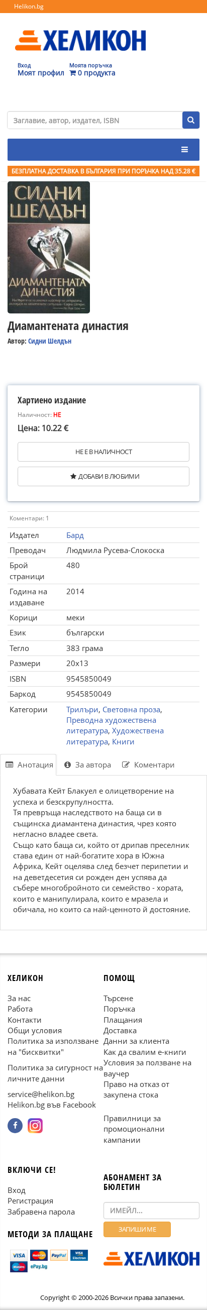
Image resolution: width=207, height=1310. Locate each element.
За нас (19, 998)
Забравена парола (41, 1211)
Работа (20, 1009)
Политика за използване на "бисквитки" (53, 1046)
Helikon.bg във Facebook (52, 1105)
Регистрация (30, 1200)
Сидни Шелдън (49, 341)
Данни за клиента (136, 1041)
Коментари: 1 (29, 518)
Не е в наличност (103, 451)
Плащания (123, 1019)
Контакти (25, 1019)
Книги (123, 741)
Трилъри (82, 709)
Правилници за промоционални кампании (134, 1129)
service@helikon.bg (41, 1094)
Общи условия (35, 1030)
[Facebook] (15, 1125)
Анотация (34, 764)
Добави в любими (108, 476)
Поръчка (119, 1009)
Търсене (118, 998)
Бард (75, 535)
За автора (92, 764)
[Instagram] (35, 1125)
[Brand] (80, 30)
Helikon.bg (29, 6)
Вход (17, 1190)
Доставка (120, 1030)
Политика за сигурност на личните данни (55, 1072)
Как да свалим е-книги (145, 1052)
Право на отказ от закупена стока (136, 1089)
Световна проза (131, 709)
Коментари (153, 764)
